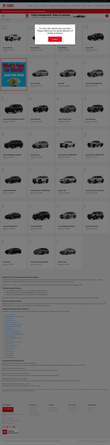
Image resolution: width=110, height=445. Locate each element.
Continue (55, 39)
